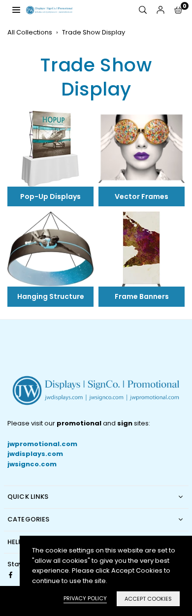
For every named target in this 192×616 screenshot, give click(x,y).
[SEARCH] (143, 10)
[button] (178, 10)
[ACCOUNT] (160, 10)
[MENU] (16, 9)
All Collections (29, 32)
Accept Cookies (148, 599)
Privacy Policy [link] (85, 598)
